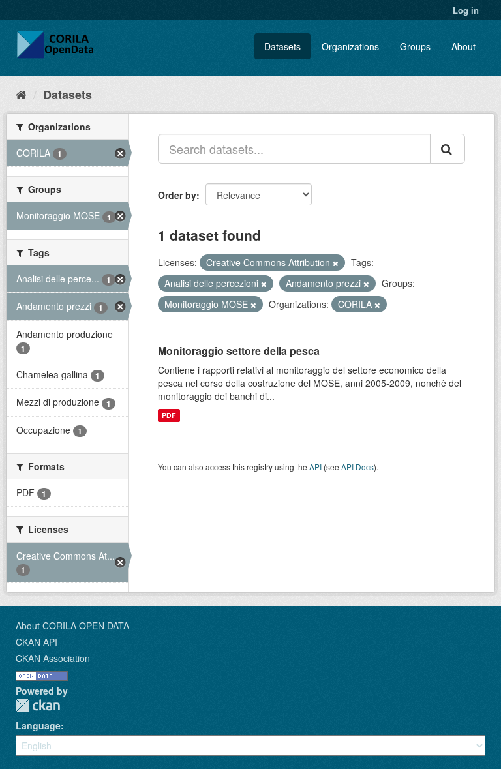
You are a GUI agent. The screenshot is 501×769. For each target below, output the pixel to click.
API (315, 466)
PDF (168, 415)
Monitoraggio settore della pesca (239, 350)
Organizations (350, 46)
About (463, 46)
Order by (177, 195)
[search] (447, 149)
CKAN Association (53, 658)
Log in (466, 10)
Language (38, 725)
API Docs (357, 466)
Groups (415, 46)
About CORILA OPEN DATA (72, 625)
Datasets (282, 46)
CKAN (38, 705)
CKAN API (36, 641)
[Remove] (336, 263)
